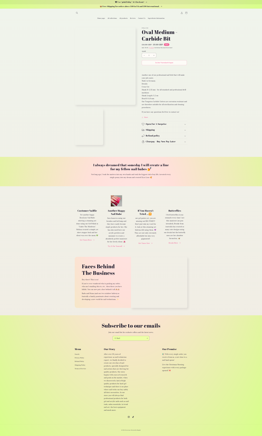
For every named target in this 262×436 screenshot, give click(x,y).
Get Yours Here (86, 240)
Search (77, 354)
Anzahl (144, 51)
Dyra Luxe (127, 430)
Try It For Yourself (115, 246)
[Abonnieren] (147, 338)
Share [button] (146, 117)
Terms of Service (80, 369)
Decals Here (173, 243)
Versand (151, 47)
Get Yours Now (144, 243)
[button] (77, 13)
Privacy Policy (79, 358)
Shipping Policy (80, 365)
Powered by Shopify (136, 430)
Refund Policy (79, 361)
